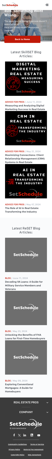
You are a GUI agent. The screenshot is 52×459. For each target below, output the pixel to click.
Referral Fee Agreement (33, 450)
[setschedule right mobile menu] (46, 5)
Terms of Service (37, 444)
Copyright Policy (17, 455)
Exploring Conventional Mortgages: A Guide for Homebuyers (19, 388)
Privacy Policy (14, 450)
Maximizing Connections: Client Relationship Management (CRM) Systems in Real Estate (25, 158)
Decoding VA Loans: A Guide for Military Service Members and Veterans (24, 285)
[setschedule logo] (10, 6)
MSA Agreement (34, 455)
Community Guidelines (17, 444)
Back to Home (22, 39)
